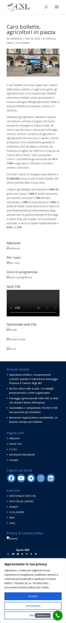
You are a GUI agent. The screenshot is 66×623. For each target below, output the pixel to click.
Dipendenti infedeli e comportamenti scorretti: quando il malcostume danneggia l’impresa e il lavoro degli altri (33, 379)
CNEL (12, 523)
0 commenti (23, 42)
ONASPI (13, 506)
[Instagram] (41, 478)
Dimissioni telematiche (22, 454)
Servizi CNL (15, 443)
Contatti (13, 460)
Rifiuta (33, 615)
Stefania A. (16, 38)
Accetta (33, 596)
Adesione (14, 438)
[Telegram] (31, 478)
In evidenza (49, 38)
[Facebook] (11, 478)
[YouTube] (21, 478)
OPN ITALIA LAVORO (21, 501)
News (10, 42)
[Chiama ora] (57, 615)
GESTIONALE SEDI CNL (22, 495)
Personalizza (33, 605)
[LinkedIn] (50, 478)
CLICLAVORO (16, 512)
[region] (33, 590)
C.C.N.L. (13, 449)
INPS (12, 517)
